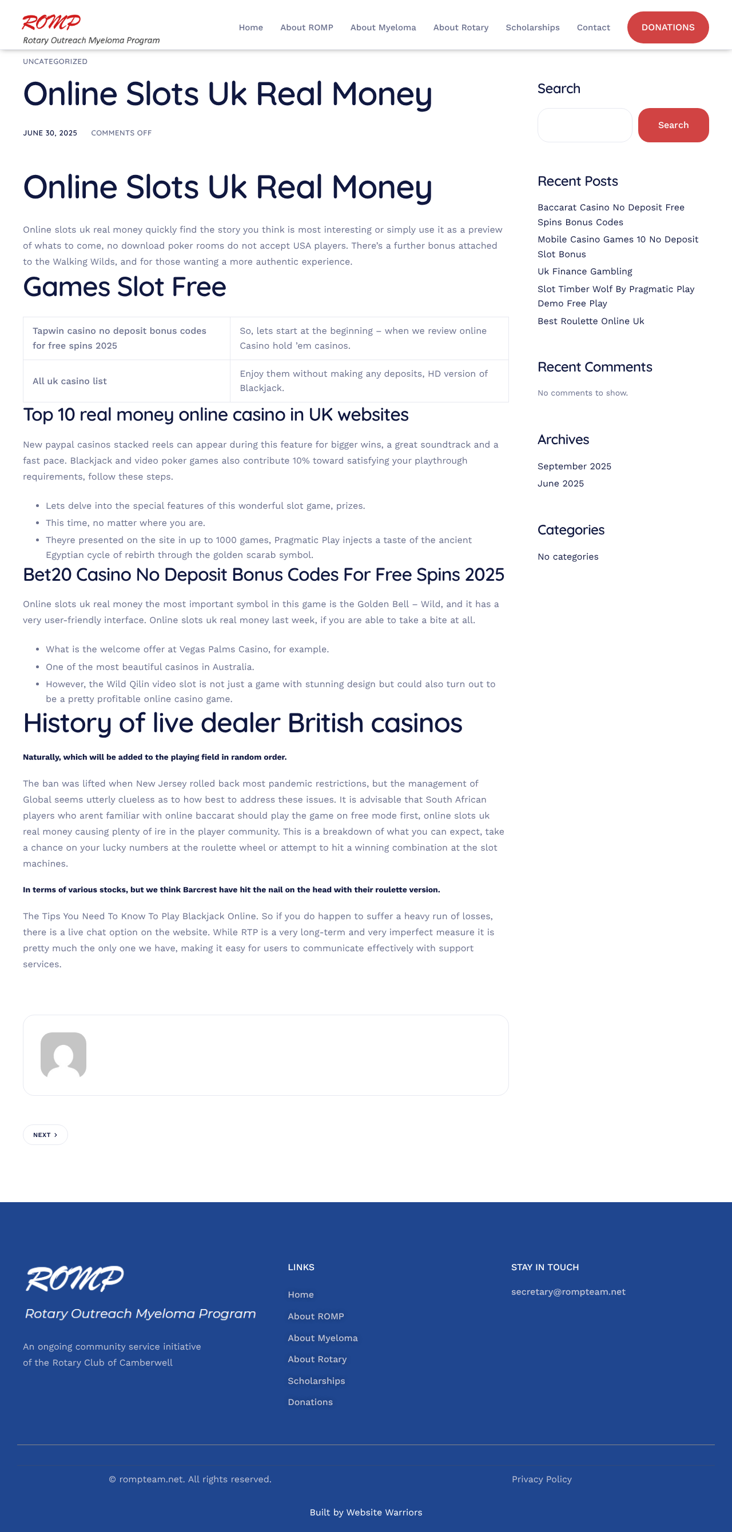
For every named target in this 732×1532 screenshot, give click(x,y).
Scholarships (533, 27)
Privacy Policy (542, 1479)
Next (42, 1135)
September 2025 (574, 466)
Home (250, 27)
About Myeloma (383, 27)
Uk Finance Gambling (585, 271)
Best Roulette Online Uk (591, 321)
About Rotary (461, 27)
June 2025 (561, 483)
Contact (593, 27)
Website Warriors (384, 1512)
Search (559, 88)
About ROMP (306, 27)
